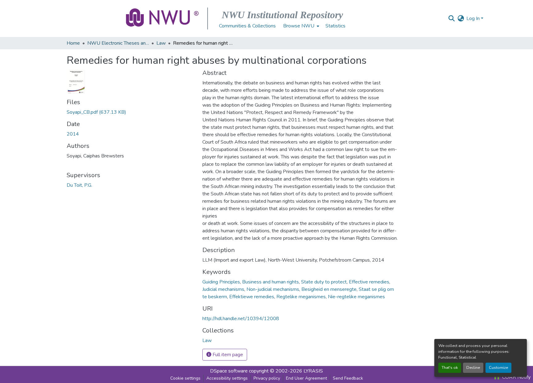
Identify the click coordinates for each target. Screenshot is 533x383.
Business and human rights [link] (270, 282)
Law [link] (161, 43)
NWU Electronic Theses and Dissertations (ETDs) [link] (118, 43)
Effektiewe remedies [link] (251, 296)
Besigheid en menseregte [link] (329, 289)
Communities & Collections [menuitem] (247, 25)
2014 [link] (73, 134)
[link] (131, 112)
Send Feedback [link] (348, 378)
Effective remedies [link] (369, 282)
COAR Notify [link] (516, 377)
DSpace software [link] (229, 371)
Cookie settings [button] (185, 378)
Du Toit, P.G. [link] (79, 185)
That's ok (450, 367)
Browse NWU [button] (298, 25)
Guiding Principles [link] (221, 282)
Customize (498, 367)
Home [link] (73, 43)
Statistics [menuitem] (335, 25)
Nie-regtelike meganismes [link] (356, 296)
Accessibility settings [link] (227, 378)
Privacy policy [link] (267, 378)
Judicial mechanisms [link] (223, 289)
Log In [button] (473, 18)
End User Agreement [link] (306, 378)
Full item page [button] (227, 354)
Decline (473, 367)
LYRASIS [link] (313, 371)
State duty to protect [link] (324, 282)
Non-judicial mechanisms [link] (272, 289)
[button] (162, 18)
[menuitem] (300, 26)
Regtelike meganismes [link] (301, 296)
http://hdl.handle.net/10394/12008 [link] (240, 318)
